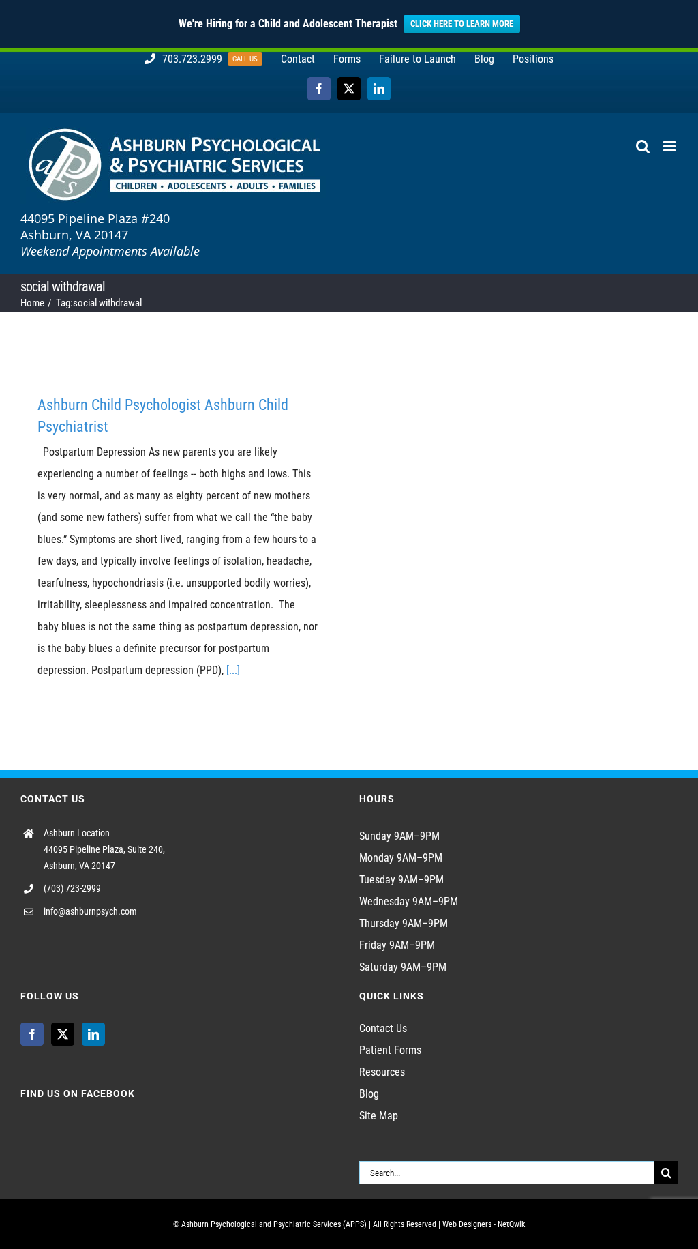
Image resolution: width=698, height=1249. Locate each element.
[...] (233, 670)
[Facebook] (32, 1034)
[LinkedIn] (93, 1034)
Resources (382, 1072)
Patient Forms (390, 1050)
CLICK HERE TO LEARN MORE (461, 23)
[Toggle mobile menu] (670, 146)
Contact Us (383, 1028)
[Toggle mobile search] (643, 146)
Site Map (378, 1115)
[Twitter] (62, 1034)
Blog (369, 1093)
